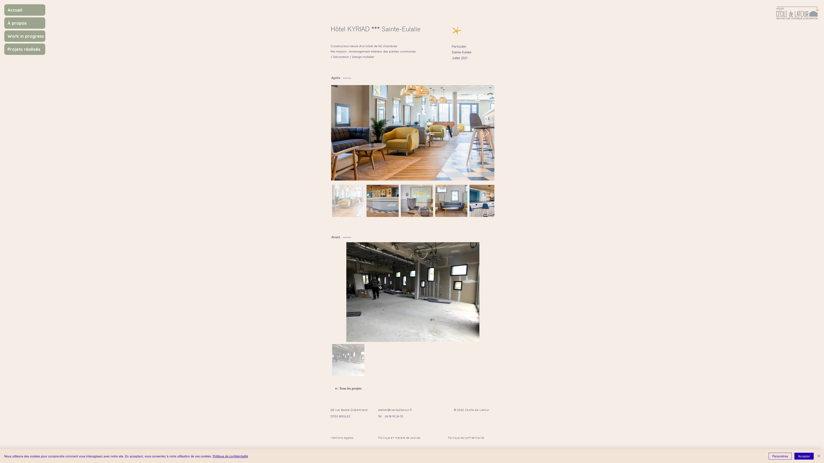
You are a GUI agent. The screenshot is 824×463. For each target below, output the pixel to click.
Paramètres (780, 456)
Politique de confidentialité (230, 456)
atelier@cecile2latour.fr (395, 410)
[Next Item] (487, 133)
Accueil (15, 10)
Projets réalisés (24, 49)
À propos (17, 23)
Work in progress (26, 36)
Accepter (804, 456)
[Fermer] (818, 456)
